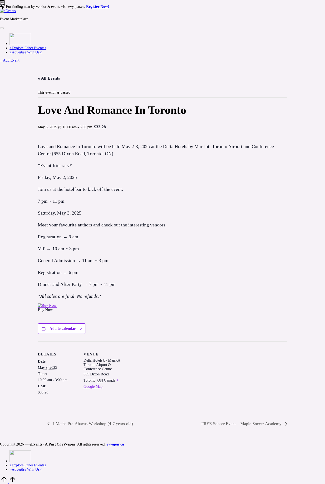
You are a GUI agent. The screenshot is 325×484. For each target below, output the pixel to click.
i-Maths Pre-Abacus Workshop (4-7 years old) (92, 423)
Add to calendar (62, 328)
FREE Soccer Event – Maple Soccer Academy (242, 423)
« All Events (49, 78)
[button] (9, 60)
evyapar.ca (115, 444)
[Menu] (2, 28)
